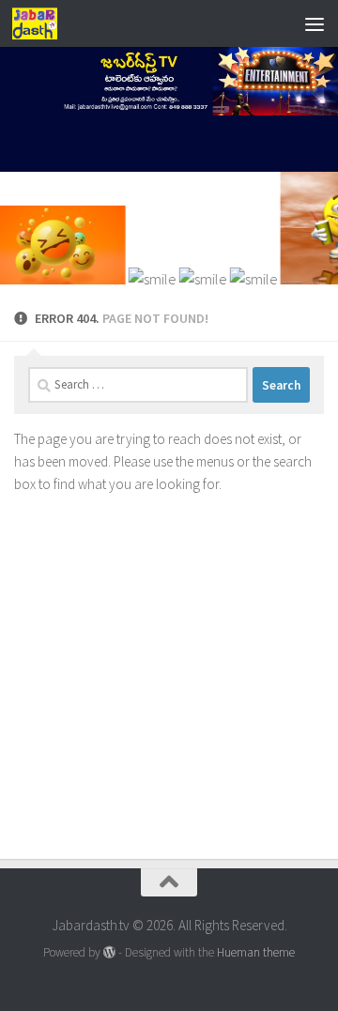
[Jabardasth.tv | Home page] (42, 23)
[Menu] (314, 23)
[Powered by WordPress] (109, 952)
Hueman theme (256, 952)
